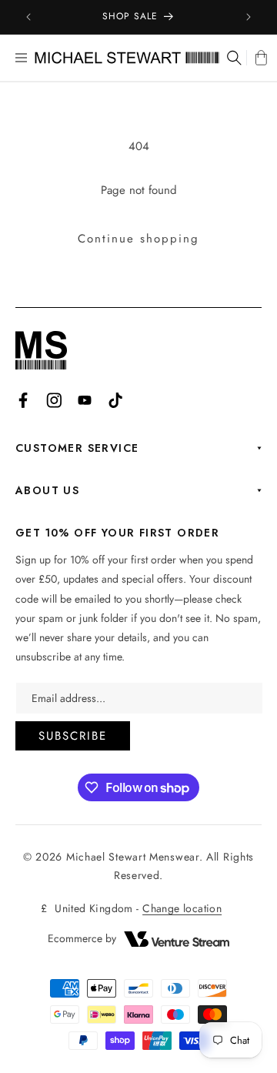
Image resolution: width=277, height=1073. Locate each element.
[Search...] (233, 57)
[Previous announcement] (28, 17)
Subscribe (72, 735)
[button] (21, 57)
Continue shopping (138, 238)
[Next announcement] (248, 17)
